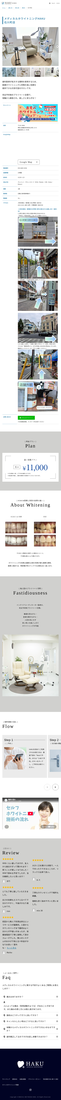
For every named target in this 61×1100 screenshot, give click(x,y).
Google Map (26, 162)
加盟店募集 (23, 1079)
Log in (53, 3)
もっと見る (11, 947)
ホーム (3, 7)
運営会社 (14, 1079)
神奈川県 (17, 7)
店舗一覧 (10, 7)
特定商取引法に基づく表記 (50, 1079)
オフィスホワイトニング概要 (10, 1085)
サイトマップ (6, 1079)
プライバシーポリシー (34, 1079)
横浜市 (23, 7)
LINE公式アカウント (27, 417)
